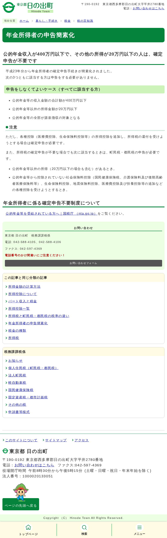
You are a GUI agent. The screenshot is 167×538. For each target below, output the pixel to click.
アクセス (82, 440)
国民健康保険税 (20, 390)
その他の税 (17, 404)
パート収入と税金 (22, 301)
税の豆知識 (85, 20)
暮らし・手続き (47, 20)
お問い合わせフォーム (83, 263)
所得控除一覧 (19, 308)
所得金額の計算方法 (24, 286)
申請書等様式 (19, 412)
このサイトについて (21, 440)
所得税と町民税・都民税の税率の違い (38, 316)
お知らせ (15, 360)
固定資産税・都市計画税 (28, 397)
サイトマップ (56, 440)
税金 (67, 20)
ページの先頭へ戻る (21, 505)
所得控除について (22, 294)
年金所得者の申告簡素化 (28, 323)
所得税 (13, 338)
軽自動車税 (17, 382)
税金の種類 (17, 330)
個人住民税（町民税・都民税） (33, 368)
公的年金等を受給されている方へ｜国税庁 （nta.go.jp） (52, 213)
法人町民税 (17, 375)
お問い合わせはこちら (149, 8)
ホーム (24, 20)
